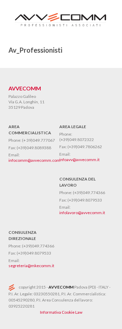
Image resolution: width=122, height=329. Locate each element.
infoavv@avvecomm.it (79, 159)
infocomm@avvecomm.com (34, 160)
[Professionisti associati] (61, 28)
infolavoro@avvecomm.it (82, 212)
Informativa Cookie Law (61, 312)
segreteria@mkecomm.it (31, 265)
